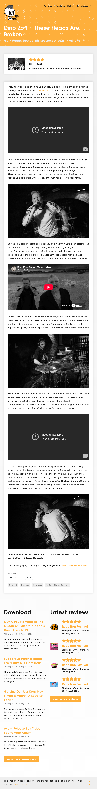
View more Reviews (65, 699)
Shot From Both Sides (74, 565)
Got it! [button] (89, 783)
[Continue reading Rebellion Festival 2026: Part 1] (54, 684)
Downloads (82, 6)
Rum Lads (37, 585)
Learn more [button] (20, 784)
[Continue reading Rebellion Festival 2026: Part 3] (54, 646)
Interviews (59, 6)
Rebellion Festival (75, 626)
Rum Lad (25, 585)
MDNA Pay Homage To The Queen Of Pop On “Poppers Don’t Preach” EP (24, 626)
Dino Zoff (44, 90)
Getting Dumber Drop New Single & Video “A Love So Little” (24, 696)
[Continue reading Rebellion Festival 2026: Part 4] (54, 627)
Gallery (71, 6)
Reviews (48, 6)
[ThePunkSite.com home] (12, 12)
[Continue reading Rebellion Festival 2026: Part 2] (54, 665)
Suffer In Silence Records (57, 585)
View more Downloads (21, 759)
